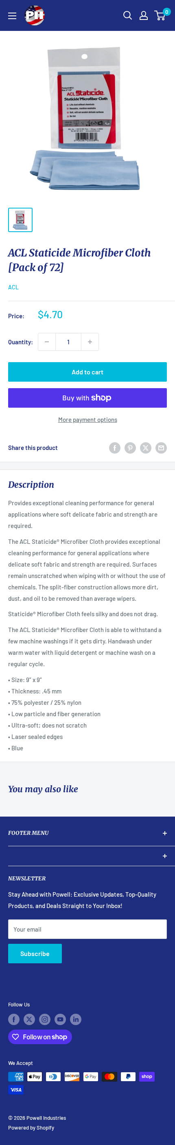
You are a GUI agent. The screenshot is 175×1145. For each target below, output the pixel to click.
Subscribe (35, 953)
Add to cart (87, 372)
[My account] (144, 15)
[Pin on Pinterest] (130, 447)
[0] (160, 15)
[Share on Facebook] (114, 447)
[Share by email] (161, 447)
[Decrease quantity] (46, 341)
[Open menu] (12, 16)
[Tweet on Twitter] (145, 447)
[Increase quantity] (89, 341)
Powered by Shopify (31, 1127)
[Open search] (127, 15)
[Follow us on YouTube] (60, 1019)
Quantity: (20, 341)
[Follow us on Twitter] (29, 1019)
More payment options (87, 419)
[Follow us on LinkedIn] (75, 1019)
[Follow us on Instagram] (44, 1019)
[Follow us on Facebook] (14, 1019)
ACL (13, 287)
